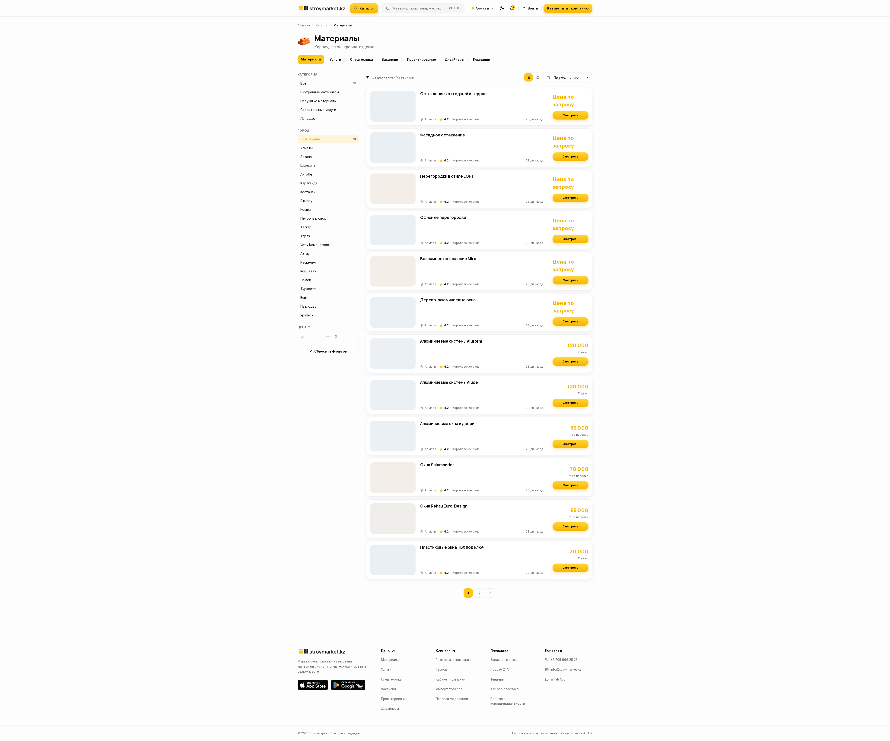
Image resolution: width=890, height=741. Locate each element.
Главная (304, 25)
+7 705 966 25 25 (564, 660)
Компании (481, 59)
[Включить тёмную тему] (501, 8)
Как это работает (504, 689)
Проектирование (421, 59)
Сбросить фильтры (330, 351)
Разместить (568, 8)
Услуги (335, 59)
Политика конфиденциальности (507, 701)
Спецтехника (361, 59)
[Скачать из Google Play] (348, 685)
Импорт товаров (449, 689)
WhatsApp (558, 679)
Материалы (311, 59)
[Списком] (528, 77)
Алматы (482, 8)
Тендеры (497, 679)
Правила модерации (452, 699)
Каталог (367, 8)
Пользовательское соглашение (534, 733)
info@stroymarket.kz (565, 669)
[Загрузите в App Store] (313, 685)
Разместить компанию (453, 660)
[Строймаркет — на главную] (322, 8)
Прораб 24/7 (500, 669)
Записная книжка (504, 660)
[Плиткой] (537, 77)
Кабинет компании (450, 679)
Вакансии (390, 59)
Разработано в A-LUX (576, 733)
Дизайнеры (454, 59)
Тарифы (442, 669)
